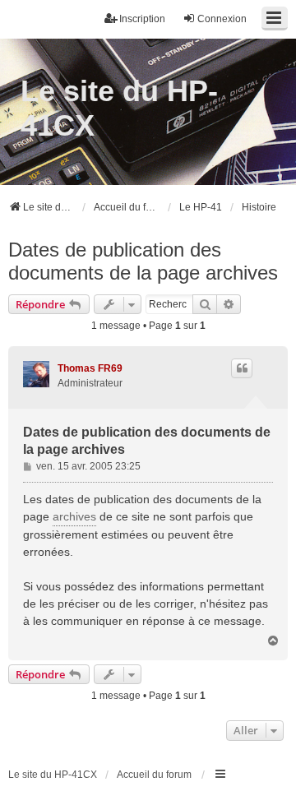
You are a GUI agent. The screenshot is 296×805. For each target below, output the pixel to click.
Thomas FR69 (90, 368)
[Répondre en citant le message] (241, 368)
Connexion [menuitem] (222, 19)
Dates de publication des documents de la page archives (143, 261)
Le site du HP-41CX (119, 108)
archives (74, 516)
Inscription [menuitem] (142, 19)
